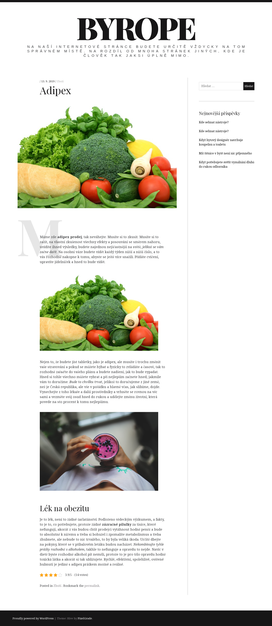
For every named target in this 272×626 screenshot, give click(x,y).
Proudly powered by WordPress (33, 618)
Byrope (135, 27)
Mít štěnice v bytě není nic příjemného (225, 153)
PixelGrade (85, 618)
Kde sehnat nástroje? (214, 122)
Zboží (60, 81)
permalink (91, 586)
